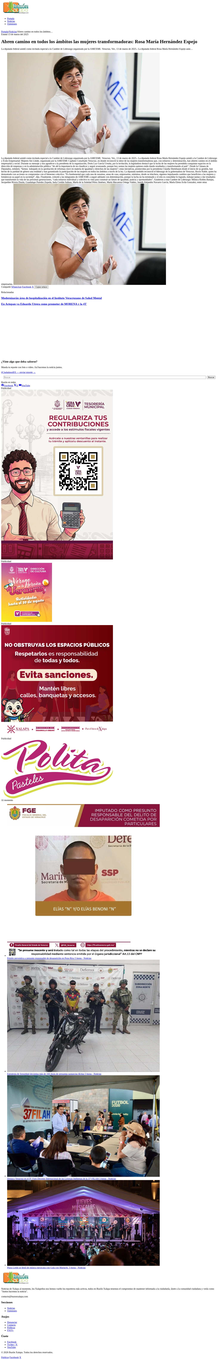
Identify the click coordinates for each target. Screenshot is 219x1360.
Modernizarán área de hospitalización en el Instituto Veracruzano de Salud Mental (51, 298)
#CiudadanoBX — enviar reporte (18, 372)
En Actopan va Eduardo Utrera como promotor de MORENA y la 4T (44, 304)
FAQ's (10, 1330)
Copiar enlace (41, 287)
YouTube (11, 1347)
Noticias (11, 21)
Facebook (26, 287)
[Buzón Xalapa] (16, 13)
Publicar (5, 1357)
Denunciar (12, 1322)
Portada (10, 18)
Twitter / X (12, 1344)
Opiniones (12, 24)
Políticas (11, 1327)
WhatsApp (16, 287)
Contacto (11, 1325)
